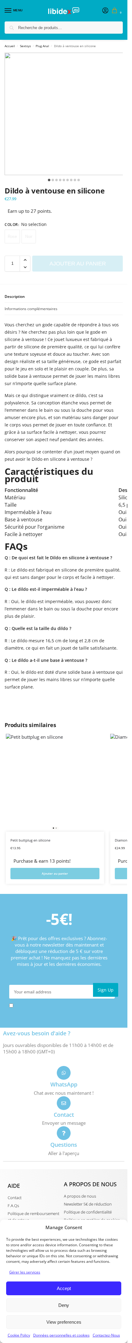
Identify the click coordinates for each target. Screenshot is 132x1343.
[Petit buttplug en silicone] (55, 783)
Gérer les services (24, 1272)
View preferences (63, 1322)
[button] (116, 10)
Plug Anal (42, 46)
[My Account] (105, 11)
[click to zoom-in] (66, 114)
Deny (63, 1305)
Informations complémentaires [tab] (31, 308)
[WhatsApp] (64, 1073)
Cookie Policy (19, 1335)
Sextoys (25, 46)
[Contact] (64, 1103)
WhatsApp (63, 1084)
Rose (12, 236)
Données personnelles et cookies (61, 1335)
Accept (64, 1288)
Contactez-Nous (106, 1335)
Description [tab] (15, 296)
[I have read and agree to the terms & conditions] (63, 1005)
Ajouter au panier (77, 264)
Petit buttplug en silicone (30, 840)
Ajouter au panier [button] (55, 873)
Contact (64, 1114)
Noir (28, 236)
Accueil (10, 46)
